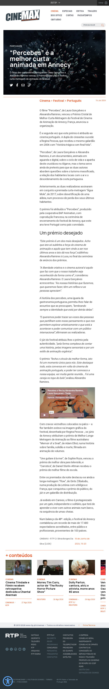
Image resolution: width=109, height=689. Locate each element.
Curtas (70, 15)
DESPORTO (35, 638)
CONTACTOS (68, 635)
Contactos (52, 657)
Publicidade (22, 682)
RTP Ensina (36, 654)
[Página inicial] (23, 15)
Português (16, 46)
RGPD (81, 666)
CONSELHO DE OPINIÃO (88, 645)
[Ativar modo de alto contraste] (8, 681)
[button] (13, 85)
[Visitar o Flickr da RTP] (24, 649)
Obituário (56, 20)
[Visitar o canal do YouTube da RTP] (19, 649)
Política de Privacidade (15, 680)
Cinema (54, 11)
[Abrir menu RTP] (54, 2)
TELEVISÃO (35, 641)
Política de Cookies (36, 680)
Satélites (67, 657)
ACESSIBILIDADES (70, 654)
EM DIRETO (51, 638)
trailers (92, 11)
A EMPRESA (83, 635)
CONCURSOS (52, 648)
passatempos (84, 15)
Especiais (67, 11)
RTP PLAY (50, 635)
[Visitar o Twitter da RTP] (11, 649)
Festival (58, 101)
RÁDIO (33, 645)
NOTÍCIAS (35, 635)
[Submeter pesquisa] (102, 25)
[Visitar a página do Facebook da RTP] (7, 649)
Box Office (56, 15)
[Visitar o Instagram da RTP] (15, 649)
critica (80, 11)
